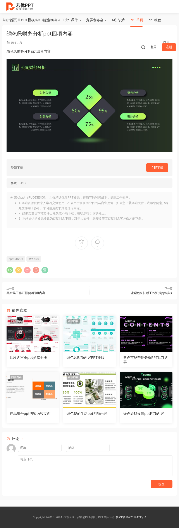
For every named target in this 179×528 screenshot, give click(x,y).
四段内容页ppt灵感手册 (28, 357)
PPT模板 (28, 20)
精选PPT (49, 20)
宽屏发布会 (94, 20)
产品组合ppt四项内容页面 (30, 413)
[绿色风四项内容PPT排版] (89, 334)
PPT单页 (136, 20)
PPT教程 (154, 20)
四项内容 (16, 321)
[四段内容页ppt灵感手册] (33, 334)
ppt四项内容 (16, 258)
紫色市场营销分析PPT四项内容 (145, 359)
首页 (13, 20)
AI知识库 (118, 20)
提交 (161, 484)
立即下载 (157, 167)
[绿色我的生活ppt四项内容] (89, 390)
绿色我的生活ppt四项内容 (87, 413)
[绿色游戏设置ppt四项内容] (146, 390)
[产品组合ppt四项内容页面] (33, 390)
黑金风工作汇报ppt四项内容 (26, 293)
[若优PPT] (19, 6)
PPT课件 (71, 20)
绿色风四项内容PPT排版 (86, 357)
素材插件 (17, 33)
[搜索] (143, 46)
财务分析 (34, 258)
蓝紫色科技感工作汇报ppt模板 (151, 293)
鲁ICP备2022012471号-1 (131, 517)
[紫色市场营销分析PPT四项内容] (146, 334)
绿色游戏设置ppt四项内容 (143, 413)
